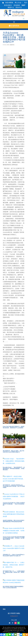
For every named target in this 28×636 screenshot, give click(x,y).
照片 (25, 3)
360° (23, 5)
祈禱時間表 (15, 26)
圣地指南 (17, 5)
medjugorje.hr (14, 616)
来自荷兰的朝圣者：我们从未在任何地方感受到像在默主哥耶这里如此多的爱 (13, 521)
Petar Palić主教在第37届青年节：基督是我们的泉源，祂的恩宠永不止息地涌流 (13, 427)
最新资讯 (12, 44)
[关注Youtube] (9, 623)
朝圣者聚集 (9, 3)
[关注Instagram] (15, 623)
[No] (26, 630)
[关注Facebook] (12, 623)
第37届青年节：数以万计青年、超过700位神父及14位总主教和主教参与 (13, 451)
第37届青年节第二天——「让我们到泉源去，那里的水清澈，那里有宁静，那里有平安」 (13, 572)
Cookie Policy (13, 631)
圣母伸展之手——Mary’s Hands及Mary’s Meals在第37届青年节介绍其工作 (13, 555)
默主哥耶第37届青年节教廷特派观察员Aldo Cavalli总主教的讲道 (13, 587)
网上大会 (18, 3)
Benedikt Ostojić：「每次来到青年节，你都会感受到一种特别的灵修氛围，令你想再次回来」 (14, 468)
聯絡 (4, 609)
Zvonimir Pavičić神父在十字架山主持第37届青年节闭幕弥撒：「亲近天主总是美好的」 (14, 504)
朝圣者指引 (8, 5)
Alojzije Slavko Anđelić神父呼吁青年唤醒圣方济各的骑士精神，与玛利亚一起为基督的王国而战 (14, 538)
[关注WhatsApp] (18, 623)
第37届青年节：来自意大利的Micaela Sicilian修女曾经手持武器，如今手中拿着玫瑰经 (14, 486)
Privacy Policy (22, 631)
